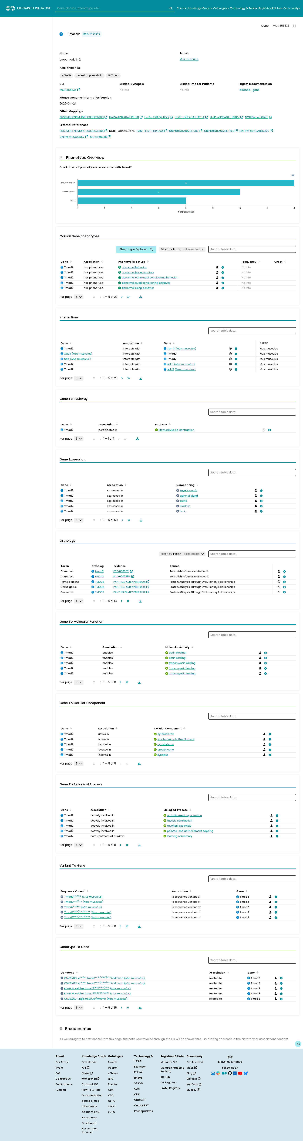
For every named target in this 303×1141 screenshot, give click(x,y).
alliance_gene (250, 90)
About (181, 8)
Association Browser (89, 1130)
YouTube (193, 1084)
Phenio (112, 1084)
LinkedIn (192, 1079)
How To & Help (91, 1090)
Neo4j (86, 1073)
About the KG (90, 1112)
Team (59, 1067)
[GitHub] (230, 1073)
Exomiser (140, 1066)
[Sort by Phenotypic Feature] (147, 261)
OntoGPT (140, 1100)
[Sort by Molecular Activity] (192, 647)
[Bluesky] (246, 1073)
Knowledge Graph (200, 8)
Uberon (112, 1067)
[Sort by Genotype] (76, 972)
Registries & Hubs (270, 8)
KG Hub (165, 1077)
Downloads (89, 1062)
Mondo (112, 1062)
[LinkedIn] (235, 1073)
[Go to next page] (121, 297)
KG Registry (168, 1082)
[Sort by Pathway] (169, 424)
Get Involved (195, 1062)
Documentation (92, 1095)
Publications (64, 1084)
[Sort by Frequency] (258, 261)
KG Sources (89, 1117)
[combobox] (114, 8)
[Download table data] (140, 297)
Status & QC (90, 1084)
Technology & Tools (243, 8)
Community (291, 8)
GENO (111, 1101)
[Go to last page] (127, 297)
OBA (110, 1090)
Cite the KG (89, 1106)
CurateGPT (141, 1105)
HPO (110, 1079)
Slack (190, 1067)
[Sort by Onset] (284, 261)
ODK (137, 1094)
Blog (190, 1073)
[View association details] (222, 267)
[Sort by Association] (102, 261)
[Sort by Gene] (70, 261)
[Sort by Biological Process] (190, 809)
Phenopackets (143, 1111)
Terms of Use (90, 1101)
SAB (58, 1073)
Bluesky (192, 1090)
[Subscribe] (213, 1073)
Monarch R (89, 1079)
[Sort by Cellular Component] (184, 728)
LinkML (138, 1077)
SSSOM (138, 1083)
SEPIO (111, 1106)
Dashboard (89, 1123)
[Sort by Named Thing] (196, 484)
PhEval (138, 1072)
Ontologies (221, 8)
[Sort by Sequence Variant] (87, 891)
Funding (61, 1090)
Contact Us (63, 1079)
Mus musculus (189, 59)
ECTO (111, 1112)
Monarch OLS (168, 1062)
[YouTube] (240, 1073)
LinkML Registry (170, 1088)
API (84, 1067)
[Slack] (218, 1073)
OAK (137, 1088)
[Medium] (224, 1073)
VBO (110, 1095)
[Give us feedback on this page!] (298, 1044)
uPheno (113, 1073)
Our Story (62, 1062)
